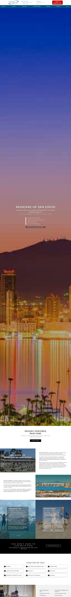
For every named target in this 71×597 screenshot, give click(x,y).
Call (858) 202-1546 (53, 545)
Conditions (24, 6)
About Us (3, 6)
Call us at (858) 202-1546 (57, 2)
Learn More (35, 440)
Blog (67, 6)
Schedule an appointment (35, 227)
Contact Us (58, 6)
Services (13, 6)
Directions (48, 6)
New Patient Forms (36, 6)
